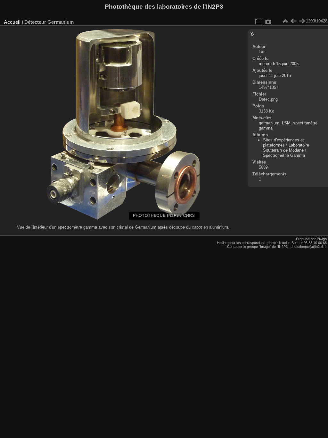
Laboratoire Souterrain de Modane (286, 148)
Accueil (12, 22)
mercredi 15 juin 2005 (279, 63)
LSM (286, 123)
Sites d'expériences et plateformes (283, 142)
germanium (269, 123)
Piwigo (322, 239)
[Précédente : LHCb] (293, 21)
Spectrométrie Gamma (284, 155)
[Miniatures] (285, 21)
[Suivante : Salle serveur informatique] (302, 21)
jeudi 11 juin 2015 (275, 75)
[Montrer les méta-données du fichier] (268, 21)
